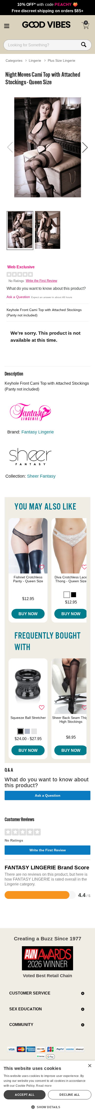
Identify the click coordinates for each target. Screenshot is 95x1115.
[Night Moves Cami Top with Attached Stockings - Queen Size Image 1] (47, 147)
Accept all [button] (24, 1094)
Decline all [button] (69, 1094)
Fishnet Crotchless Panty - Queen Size (28, 579)
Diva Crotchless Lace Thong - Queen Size (71, 579)
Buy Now (28, 613)
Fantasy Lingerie (37, 432)
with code (47, 4)
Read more (44, 1085)
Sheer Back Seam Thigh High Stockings (71, 719)
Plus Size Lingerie (61, 60)
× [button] (89, 1066)
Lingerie (35, 60)
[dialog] (47, 1088)
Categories (14, 60)
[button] (7, 25)
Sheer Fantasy (41, 476)
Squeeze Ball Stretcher (28, 717)
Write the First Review (41, 280)
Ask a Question (18, 297)
